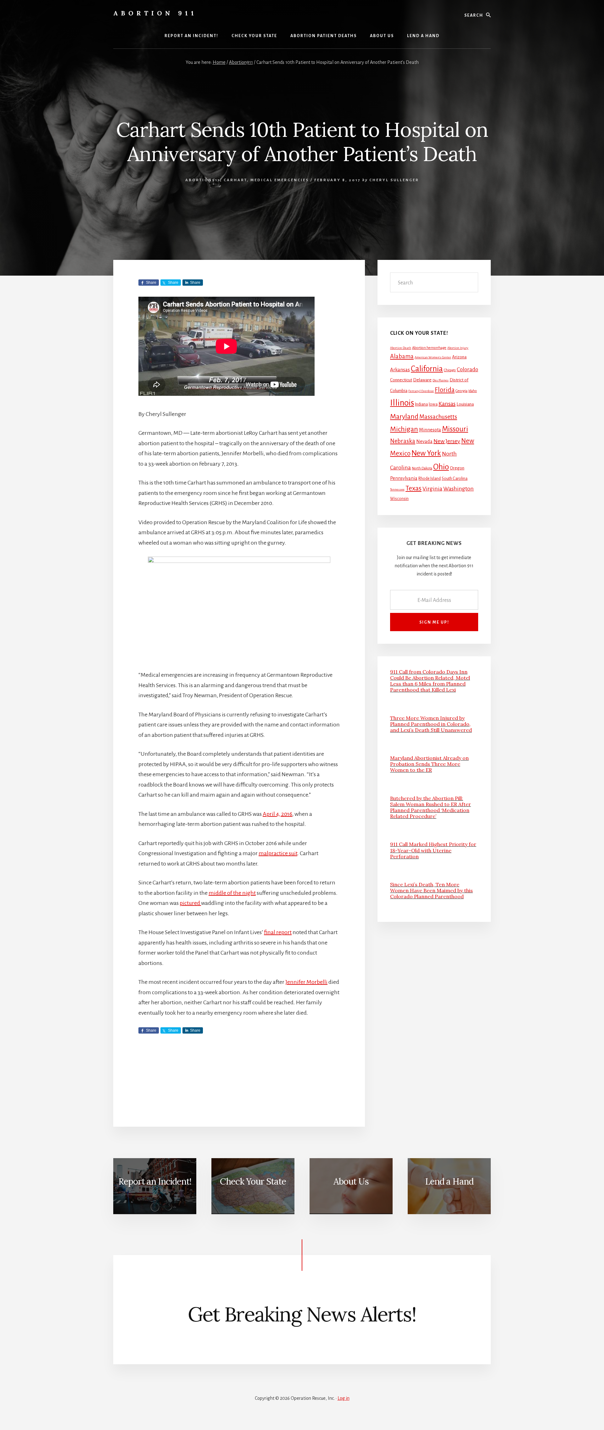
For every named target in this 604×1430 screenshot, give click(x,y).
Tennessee (397, 489)
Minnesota (430, 429)
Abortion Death (400, 348)
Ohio (441, 467)
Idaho (472, 391)
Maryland (404, 416)
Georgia (461, 391)
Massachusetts (438, 417)
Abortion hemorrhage (429, 348)
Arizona (459, 357)
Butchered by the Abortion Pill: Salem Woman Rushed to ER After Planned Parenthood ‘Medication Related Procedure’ (430, 807)
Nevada (424, 441)
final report (278, 932)
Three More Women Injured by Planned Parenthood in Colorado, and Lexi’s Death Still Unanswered (431, 724)
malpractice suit (278, 853)
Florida (445, 389)
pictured (190, 903)
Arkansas (400, 369)
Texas (413, 488)
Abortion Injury (457, 348)
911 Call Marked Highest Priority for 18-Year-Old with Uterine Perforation (433, 850)
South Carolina (454, 478)
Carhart (235, 180)
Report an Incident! (154, 1181)
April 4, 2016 (277, 814)
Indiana (421, 404)
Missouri (455, 429)
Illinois (402, 402)
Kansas (447, 404)
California (427, 368)
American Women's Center (433, 357)
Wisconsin (399, 498)
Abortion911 (202, 180)
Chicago (450, 370)
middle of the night (232, 893)
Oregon (457, 468)
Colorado (467, 370)
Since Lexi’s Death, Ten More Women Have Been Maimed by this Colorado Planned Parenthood (431, 890)
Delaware (422, 380)
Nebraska (402, 441)
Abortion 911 (155, 13)
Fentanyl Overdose (421, 391)
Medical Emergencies (279, 180)
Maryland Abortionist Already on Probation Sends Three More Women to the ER (429, 764)
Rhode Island (429, 478)
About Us (351, 1181)
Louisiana (465, 404)
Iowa (433, 404)
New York (426, 453)
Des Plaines (441, 380)
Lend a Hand (449, 1181)
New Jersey (446, 441)
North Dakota (422, 468)
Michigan (404, 429)
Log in (344, 1398)
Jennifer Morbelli (306, 982)
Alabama (402, 356)
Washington (458, 488)
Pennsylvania (403, 478)
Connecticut (401, 380)
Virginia (432, 488)
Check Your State (253, 1181)
